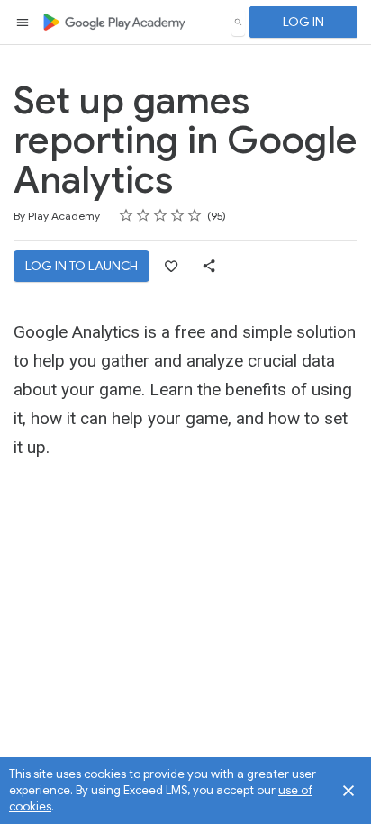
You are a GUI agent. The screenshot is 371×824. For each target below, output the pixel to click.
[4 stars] (177, 215)
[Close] (348, 790)
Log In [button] (303, 22)
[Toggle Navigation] (23, 22)
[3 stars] (160, 215)
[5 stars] (195, 215)
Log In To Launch (81, 266)
